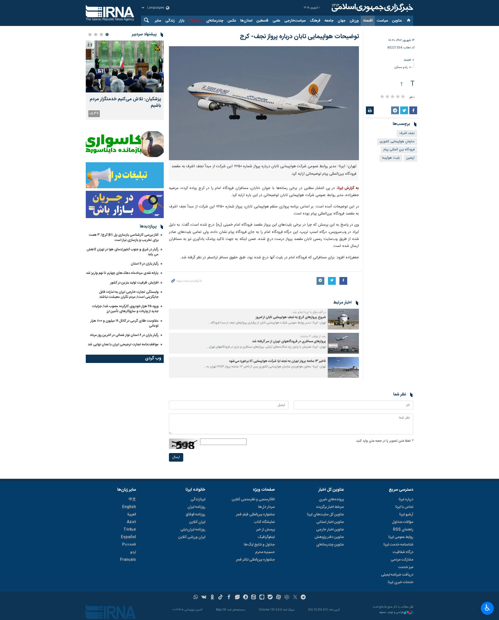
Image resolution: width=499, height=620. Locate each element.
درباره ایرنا (406, 499)
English (129, 507)
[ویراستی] (237, 598)
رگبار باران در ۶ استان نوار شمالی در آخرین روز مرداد (124, 335)
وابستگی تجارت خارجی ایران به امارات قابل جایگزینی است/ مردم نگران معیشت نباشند (129, 294)
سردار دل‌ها (266, 507)
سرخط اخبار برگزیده (330, 507)
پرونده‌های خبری (331, 499)
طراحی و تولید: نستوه (391, 612)
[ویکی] (203, 598)
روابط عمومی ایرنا (400, 537)
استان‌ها (246, 21)
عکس (231, 21)
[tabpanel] (125, 80)
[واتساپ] (195, 598)
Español (128, 537)
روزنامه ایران (196, 507)
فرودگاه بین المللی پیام (399, 149)
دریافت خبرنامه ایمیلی (397, 575)
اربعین (410, 158)
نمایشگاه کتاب (264, 522)
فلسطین (262, 21)
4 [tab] (89, 34)
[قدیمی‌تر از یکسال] (343, 319)
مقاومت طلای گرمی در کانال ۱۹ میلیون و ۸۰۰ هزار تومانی (124, 323)
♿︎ (487, 607)
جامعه (329, 21)
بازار (181, 21)
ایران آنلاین (197, 522)
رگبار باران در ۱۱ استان (145, 264)
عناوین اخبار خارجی (330, 530)
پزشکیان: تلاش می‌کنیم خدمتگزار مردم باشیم (125, 103)
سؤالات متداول (402, 522)
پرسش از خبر (265, 530)
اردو (133, 552)
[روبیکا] (286, 598)
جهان (341, 21)
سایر (158, 21)
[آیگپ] (261, 598)
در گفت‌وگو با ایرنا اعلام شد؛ (309, 312)
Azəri (131, 522)
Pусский (129, 545)
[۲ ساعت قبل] (125, 66)
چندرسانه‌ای (214, 21)
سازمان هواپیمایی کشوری (397, 141)
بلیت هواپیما (391, 158)
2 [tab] (101, 34)
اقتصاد (368, 21)
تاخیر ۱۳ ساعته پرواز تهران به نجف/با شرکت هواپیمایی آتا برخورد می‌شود (277, 361)
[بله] (270, 598)
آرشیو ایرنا (406, 514)
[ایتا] (253, 598)
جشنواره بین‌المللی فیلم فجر (255, 514)
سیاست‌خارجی (295, 21)
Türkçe (129, 530)
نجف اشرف (407, 133)
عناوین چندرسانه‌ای (330, 545)
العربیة (131, 514)
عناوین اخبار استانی (330, 522)
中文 (132, 499)
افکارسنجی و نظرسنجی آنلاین (253, 499)
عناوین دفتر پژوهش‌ (329, 537)
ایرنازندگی (198, 499)
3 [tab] (95, 34)
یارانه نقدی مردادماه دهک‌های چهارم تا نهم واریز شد (122, 273)
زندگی (170, 21)
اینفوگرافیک (266, 537)
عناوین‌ (397, 21)
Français (128, 560)
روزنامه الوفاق (195, 514)
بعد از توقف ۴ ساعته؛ (313, 336)
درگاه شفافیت (403, 552)
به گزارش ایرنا (348, 188)
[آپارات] (278, 598)
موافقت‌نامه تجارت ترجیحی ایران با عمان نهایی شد (123, 344)
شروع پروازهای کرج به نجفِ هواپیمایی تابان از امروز (291, 317)
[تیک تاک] (220, 598)
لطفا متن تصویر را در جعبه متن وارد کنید (384, 441)
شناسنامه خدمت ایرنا (398, 545)
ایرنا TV (193, 21)
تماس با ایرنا (404, 507)
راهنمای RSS (403, 530)
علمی (276, 21)
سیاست (382, 21)
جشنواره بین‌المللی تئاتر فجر (255, 560)
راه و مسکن (401, 67)
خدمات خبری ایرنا (400, 582)
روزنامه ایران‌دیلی (192, 530)
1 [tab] (107, 34)
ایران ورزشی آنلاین (191, 537)
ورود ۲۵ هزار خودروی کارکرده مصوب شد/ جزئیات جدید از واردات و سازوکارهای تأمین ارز (125, 309)
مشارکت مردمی (402, 560)
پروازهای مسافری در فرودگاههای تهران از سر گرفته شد (289, 341)
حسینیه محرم (265, 552)
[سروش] (245, 598)
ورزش (354, 21)
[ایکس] (295, 598)
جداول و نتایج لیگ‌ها (259, 545)
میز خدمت (405, 567)
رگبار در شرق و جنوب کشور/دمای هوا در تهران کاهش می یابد (123, 252)
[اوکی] (212, 598)
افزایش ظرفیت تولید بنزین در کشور (134, 283)
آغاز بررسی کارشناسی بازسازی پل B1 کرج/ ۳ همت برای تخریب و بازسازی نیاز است (124, 237)
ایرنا (371, 8)
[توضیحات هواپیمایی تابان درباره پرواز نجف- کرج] (264, 103)
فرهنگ (315, 21)
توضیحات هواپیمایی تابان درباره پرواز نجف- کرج (299, 36)
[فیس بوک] (228, 598)
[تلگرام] (303, 598)
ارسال (176, 457)
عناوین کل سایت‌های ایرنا (325, 514)
